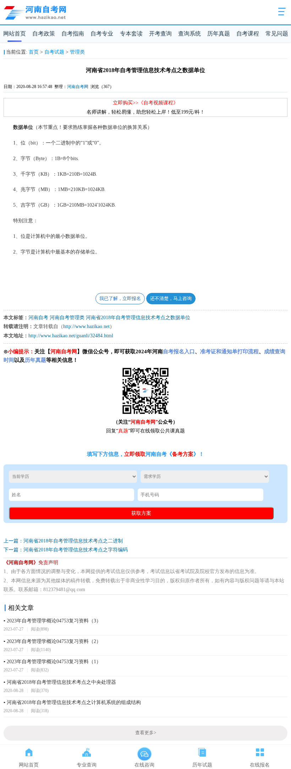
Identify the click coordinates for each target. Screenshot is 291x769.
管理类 (77, 52)
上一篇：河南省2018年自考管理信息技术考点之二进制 (63, 541)
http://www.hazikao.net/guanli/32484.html (70, 335)
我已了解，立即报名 (120, 298)
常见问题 (276, 34)
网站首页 (14, 34)
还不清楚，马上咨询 (171, 298)
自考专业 (101, 34)
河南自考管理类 (67, 317)
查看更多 (145, 732)
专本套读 (131, 34)
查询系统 (189, 34)
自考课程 (247, 34)
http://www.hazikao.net (86, 326)
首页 (34, 52)
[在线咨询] (144, 751)
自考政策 (43, 34)
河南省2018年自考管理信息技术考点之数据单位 (138, 317)
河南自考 (38, 317)
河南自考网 (77, 86)
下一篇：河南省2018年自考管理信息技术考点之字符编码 (66, 549)
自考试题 (54, 52)
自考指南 (72, 34)
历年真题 (218, 34)
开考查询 (160, 34)
